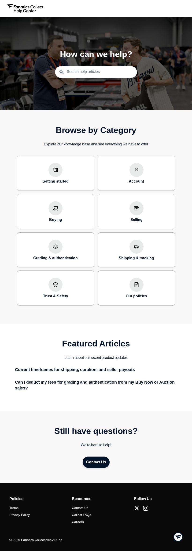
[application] (178, 537)
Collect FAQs (81, 515)
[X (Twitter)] (136, 508)
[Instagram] (145, 508)
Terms (13, 508)
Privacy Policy (19, 515)
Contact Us (80, 508)
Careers (78, 522)
